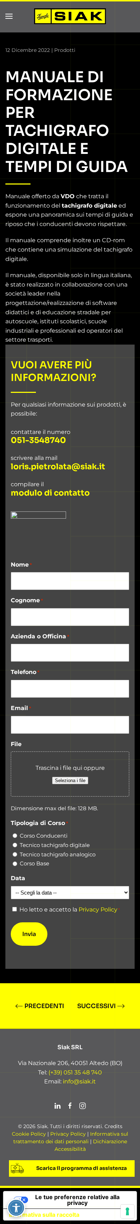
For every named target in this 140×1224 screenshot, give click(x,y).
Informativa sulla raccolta (44, 1214)
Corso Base (34, 863)
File (16, 744)
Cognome (27, 600)
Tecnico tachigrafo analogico (57, 854)
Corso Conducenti (43, 835)
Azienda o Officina (40, 636)
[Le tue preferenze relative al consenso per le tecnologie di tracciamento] (127, 1211)
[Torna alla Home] (70, 16)
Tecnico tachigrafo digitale (55, 845)
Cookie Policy (29, 1134)
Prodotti (64, 50)
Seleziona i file (70, 780)
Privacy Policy (98, 909)
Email (21, 708)
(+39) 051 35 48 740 (74, 1072)
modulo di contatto (50, 493)
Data (18, 878)
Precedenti (44, 1006)
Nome (21, 564)
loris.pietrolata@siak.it (58, 467)
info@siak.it (79, 1081)
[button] (9, 16)
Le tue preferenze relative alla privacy (77, 1199)
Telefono (25, 672)
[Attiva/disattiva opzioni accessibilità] (16, 1208)
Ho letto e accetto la (69, 909)
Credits (113, 1126)
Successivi (96, 1006)
